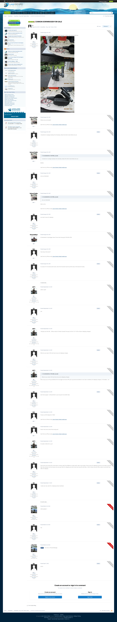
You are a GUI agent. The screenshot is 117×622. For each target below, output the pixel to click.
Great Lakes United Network (10, 68)
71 (34, 296)
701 (34, 126)
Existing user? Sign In (103, 1)
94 (34, 243)
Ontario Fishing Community (13, 81)
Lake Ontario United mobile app (60, 124)
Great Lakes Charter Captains (11, 98)
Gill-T (9, 62)
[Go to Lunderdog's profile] (6, 31)
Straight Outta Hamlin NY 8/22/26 (14, 36)
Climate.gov (12, 96)
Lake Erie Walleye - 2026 (13, 61)
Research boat (11, 39)
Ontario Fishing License (10, 95)
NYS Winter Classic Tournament (14, 126)
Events (18, 12)
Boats (31, 12)
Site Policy (46, 617)
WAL (11, 1)
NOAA (7, 96)
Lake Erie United (11, 72)
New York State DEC (10, 99)
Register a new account (50, 597)
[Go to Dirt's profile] (34, 253)
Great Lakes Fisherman (10, 104)
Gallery (46, 12)
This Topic (106, 12)
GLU (13, 1)
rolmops (9, 34)
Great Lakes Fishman (12, 75)
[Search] (111, 13)
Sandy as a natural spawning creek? (15, 33)
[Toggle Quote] (42, 155)
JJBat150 (34, 506)
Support (49, 618)
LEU (7, 1)
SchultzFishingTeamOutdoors (13, 37)
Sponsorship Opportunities (58, 618)
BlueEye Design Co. (68, 617)
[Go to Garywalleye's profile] (34, 239)
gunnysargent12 (11, 45)
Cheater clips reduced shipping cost (15, 64)
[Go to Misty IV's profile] (6, 58)
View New (7, 12)
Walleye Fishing (77, 616)
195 (34, 41)
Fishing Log (10, 88)
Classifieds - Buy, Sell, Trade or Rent (49, 27)
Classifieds (25, 12)
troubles (9, 65)
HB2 (8, 55)
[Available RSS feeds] (111, 610)
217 (34, 258)
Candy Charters (9, 114)
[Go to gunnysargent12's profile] (6, 43)
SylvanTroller (34, 117)
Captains (52, 12)
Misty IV (9, 59)
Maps (41, 12)
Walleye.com (10, 78)
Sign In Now (89, 597)
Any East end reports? (12, 30)
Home (13, 12)
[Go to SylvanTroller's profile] (34, 121)
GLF (9, 1)
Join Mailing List (11, 85)
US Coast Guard (9, 101)
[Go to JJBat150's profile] (34, 510)
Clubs (36, 12)
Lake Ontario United (12, 70)
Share (99, 26)
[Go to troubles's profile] (6, 65)
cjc (32, 25)
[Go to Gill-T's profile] (6, 62)
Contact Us (56, 614)
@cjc (42, 547)
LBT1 (33, 287)
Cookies (61, 614)
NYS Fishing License (10, 94)
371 (34, 515)
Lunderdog (10, 31)
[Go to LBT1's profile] (34, 291)
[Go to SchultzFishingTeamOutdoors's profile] (6, 37)
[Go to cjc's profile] (29, 26)
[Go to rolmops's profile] (6, 34)
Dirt (34, 249)
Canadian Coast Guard (10, 103)
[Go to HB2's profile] (6, 40)
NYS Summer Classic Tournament (14, 122)
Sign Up (111, 1)
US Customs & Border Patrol (11, 100)
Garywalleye (34, 234)
